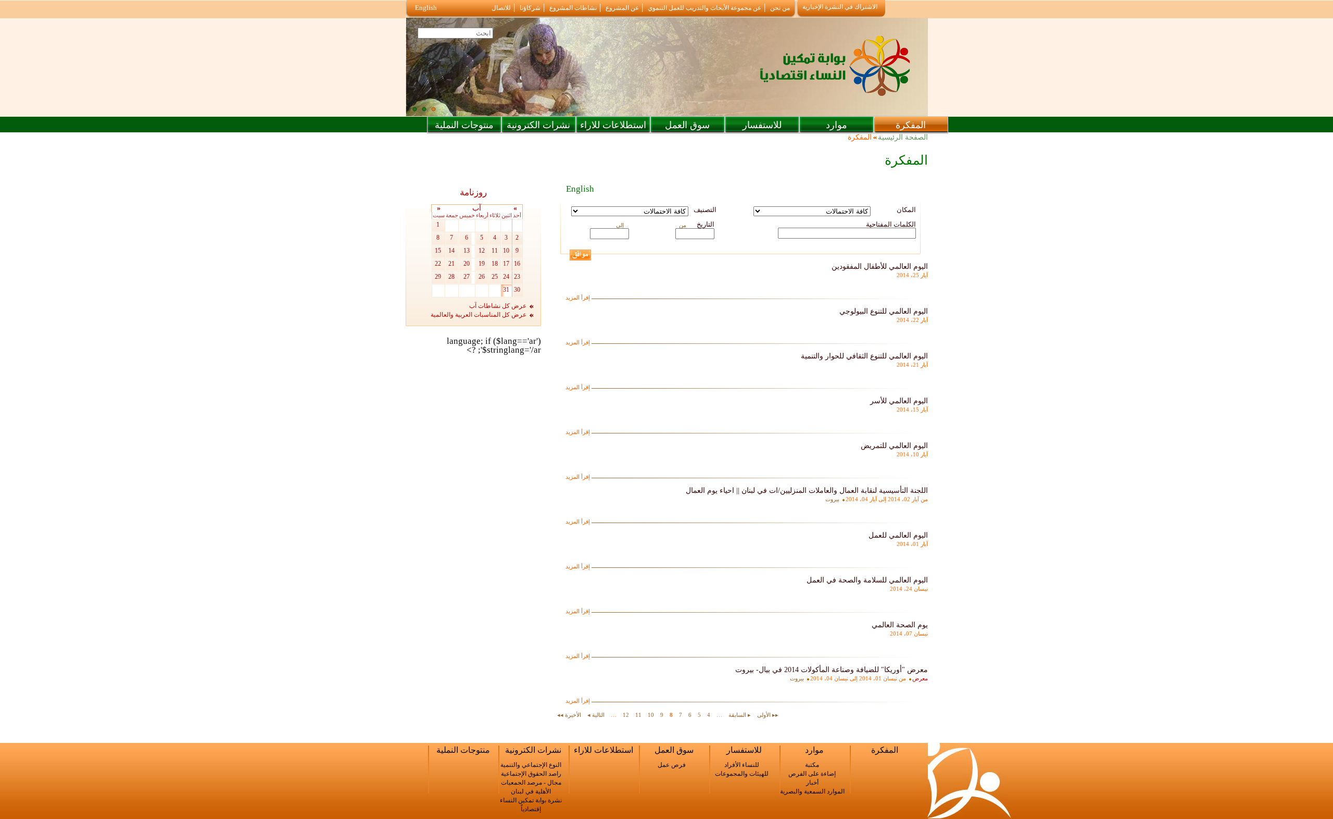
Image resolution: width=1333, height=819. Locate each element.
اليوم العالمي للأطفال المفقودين (880, 266)
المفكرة (911, 125)
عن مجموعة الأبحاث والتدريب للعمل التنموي (704, 7)
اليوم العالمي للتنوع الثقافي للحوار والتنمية (864, 356)
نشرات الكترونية (538, 125)
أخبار (812, 782)
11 (638, 715)
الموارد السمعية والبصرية (812, 791)
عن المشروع (622, 7)
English (426, 7)
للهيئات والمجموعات (742, 773)
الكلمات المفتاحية (891, 224)
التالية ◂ (596, 715)
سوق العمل (687, 125)
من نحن (780, 7)
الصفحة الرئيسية (903, 137)
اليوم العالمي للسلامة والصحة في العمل (867, 580)
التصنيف (705, 209)
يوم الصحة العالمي (900, 625)
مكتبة (812, 764)
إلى (620, 225)
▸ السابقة (739, 715)
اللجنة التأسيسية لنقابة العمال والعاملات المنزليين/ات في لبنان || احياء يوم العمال (807, 490)
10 (651, 715)
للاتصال (501, 7)
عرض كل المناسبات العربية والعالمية (478, 315)
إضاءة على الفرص (812, 773)
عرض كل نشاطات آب (497, 306)
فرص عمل (672, 764)
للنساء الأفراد (741, 764)
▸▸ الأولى (767, 715)
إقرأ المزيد (577, 297)
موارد (836, 125)
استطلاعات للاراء (613, 125)
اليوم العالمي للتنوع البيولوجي (883, 311)
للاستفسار (762, 125)
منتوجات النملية (464, 125)
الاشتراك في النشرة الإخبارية (839, 6)
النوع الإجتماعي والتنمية (530, 764)
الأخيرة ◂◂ (569, 715)
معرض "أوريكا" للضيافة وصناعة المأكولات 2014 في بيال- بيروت (831, 670)
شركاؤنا (530, 7)
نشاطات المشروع (573, 7)
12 (626, 715)
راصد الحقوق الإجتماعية (531, 773)
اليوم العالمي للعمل (898, 535)
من (682, 225)
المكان (906, 209)
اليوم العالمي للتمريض (894, 446)
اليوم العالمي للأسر (899, 401)
